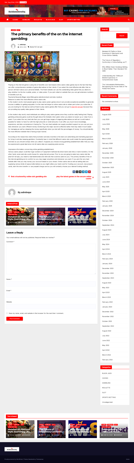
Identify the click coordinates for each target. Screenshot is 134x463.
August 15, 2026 (15, 435)
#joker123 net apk (36, 47)
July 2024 (105, 235)
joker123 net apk (77, 107)
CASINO (15, 19)
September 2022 (108, 326)
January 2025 (107, 206)
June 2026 (106, 124)
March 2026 (106, 138)
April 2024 (106, 249)
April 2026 (106, 134)
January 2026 (107, 148)
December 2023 (107, 268)
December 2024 (108, 211)
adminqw (23, 44)
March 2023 (106, 297)
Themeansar (39, 459)
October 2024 (107, 220)
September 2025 (108, 167)
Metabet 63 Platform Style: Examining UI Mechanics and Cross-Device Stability (112, 53)
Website (9, 302)
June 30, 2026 (77, 435)
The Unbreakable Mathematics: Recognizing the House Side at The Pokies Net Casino (114, 86)
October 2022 (107, 321)
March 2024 (106, 254)
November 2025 (108, 158)
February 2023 (107, 302)
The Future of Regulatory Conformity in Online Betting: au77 (51, 219)
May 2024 (105, 244)
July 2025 (105, 177)
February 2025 (107, 201)
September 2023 (108, 278)
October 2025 (107, 163)
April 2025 (105, 191)
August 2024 (106, 230)
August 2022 (106, 331)
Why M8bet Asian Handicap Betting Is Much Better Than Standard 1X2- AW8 (115, 69)
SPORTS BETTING (73, 19)
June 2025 (106, 182)
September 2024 (108, 225)
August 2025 (106, 172)
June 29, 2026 (108, 435)
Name (9, 279)
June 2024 (106, 239)
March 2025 (106, 196)
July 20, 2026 (45, 435)
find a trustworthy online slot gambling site (29, 176)
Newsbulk (31, 459)
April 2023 (105, 292)
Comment (10, 242)
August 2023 (106, 283)
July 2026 (105, 119)
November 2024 (108, 215)
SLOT (61, 19)
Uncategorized (107, 402)
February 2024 (107, 259)
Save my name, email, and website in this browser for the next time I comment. (36, 313)
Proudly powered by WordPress (14, 459)
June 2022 (106, 340)
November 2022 (108, 316)
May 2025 (105, 187)
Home (127, 459)
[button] (128, 20)
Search (105, 29)
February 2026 (107, 143)
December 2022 (107, 312)
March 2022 (106, 355)
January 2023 (107, 307)
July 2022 (105, 336)
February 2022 (107, 360)
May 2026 (105, 129)
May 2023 (105, 288)
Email (8, 290)
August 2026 (106, 114)
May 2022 (105, 345)
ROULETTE (38, 19)
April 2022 (105, 350)
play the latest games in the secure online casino (73, 177)
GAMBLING (26, 19)
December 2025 (107, 153)
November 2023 (108, 273)
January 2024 (107, 263)
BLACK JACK (50, 19)
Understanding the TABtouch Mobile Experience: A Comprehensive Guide (112, 78)
